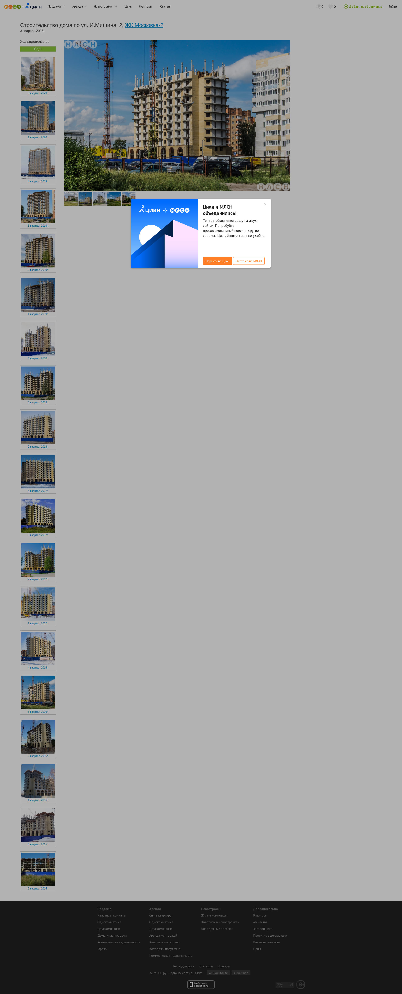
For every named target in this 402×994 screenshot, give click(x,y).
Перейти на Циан (217, 261)
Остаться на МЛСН (249, 261)
